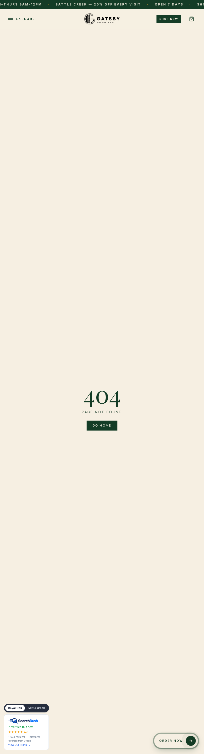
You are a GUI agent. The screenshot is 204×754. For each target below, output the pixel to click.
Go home (102, 425)
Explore (25, 19)
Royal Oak (15, 708)
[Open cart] (191, 18)
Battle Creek (36, 708)
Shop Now (168, 18)
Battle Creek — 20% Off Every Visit (83, 4)
